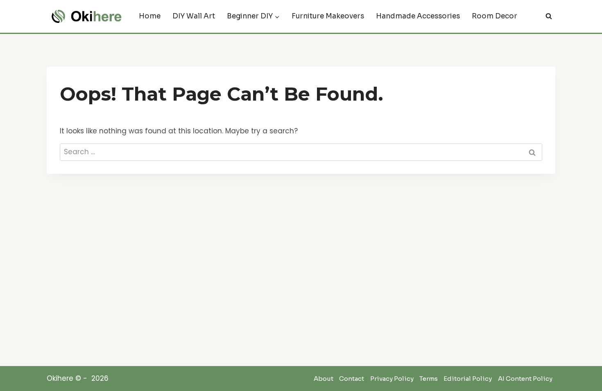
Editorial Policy (468, 378)
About (323, 378)
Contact (351, 378)
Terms (428, 378)
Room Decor (494, 16)
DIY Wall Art (193, 16)
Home (150, 16)
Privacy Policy (392, 378)
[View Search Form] (548, 16)
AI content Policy (525, 378)
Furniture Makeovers (328, 16)
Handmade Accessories (418, 16)
